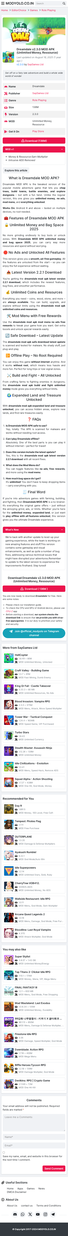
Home (4, 10)
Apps (20, 1188)
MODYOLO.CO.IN (20, 3)
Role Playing (49, 10)
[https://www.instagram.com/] (45, 1214)
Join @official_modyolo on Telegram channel (36, 633)
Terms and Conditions (48, 1205)
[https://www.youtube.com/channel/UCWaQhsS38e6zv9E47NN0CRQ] (38, 1214)
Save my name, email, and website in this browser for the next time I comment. (32, 1158)
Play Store (38, 131)
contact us (27, 1205)
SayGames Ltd (35, 64)
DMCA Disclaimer (17, 1191)
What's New (12, 529)
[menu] (2, 3)
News (41, 1188)
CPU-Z (9, 611)
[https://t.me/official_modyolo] (53, 1214)
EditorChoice (19, 10)
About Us (12, 1205)
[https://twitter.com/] (30, 1214)
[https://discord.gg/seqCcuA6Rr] (15, 1214)
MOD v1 (9, 149)
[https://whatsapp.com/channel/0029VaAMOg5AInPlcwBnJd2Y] (22, 1214)
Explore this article (16, 170)
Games (34, 10)
